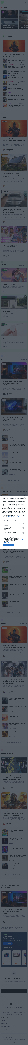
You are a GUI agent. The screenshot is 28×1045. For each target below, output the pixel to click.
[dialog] (14, 522)
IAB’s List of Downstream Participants (15, 516)
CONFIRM (8, 544)
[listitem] (14, 520)
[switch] (23, 523)
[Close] (25, 498)
